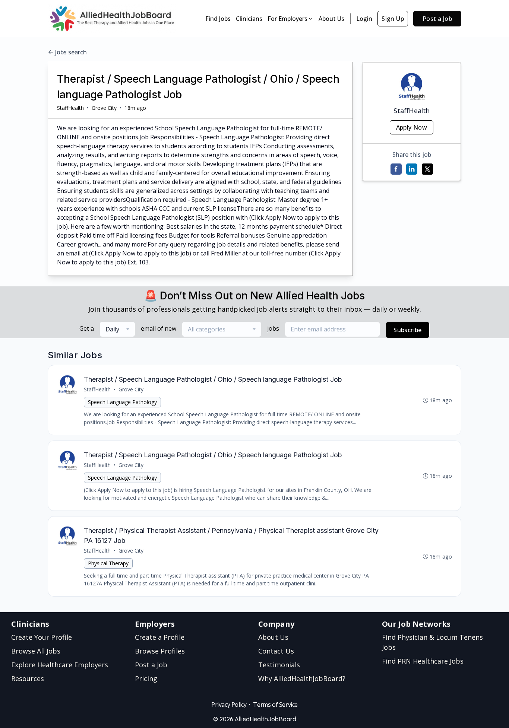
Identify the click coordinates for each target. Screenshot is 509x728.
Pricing (146, 678)
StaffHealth (70, 107)
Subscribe (407, 330)
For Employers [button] (287, 19)
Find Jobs (218, 19)
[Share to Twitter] (427, 169)
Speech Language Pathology (122, 402)
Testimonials (279, 664)
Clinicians (249, 19)
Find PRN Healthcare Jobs (423, 661)
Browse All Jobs (35, 650)
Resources (27, 678)
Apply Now (411, 127)
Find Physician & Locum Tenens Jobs (432, 642)
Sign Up (393, 19)
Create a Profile (159, 637)
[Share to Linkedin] (411, 169)
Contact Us (276, 650)
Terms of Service (275, 704)
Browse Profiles (160, 650)
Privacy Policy (228, 704)
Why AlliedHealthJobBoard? (301, 678)
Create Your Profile (41, 637)
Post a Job (437, 19)
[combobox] (117, 329)
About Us (331, 19)
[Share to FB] (396, 169)
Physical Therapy (108, 563)
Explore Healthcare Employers (59, 664)
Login (364, 19)
